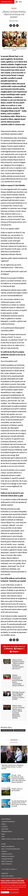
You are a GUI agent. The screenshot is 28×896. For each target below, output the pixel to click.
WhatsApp (9, 649)
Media (3, 834)
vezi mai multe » (14, 742)
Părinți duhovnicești (8, 846)
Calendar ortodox (7, 859)
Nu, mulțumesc (14, 892)
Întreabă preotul (6, 831)
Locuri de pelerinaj (19, 730)
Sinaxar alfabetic (6, 854)
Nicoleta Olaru (13, 21)
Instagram (19, 649)
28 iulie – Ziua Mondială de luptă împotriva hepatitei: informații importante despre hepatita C (18, 778)
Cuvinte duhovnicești (8, 821)
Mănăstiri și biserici (7, 856)
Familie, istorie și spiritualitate (16, 789)
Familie (3, 824)
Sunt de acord (5, 892)
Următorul (25, 41)
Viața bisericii (6, 819)
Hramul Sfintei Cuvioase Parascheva (12, 839)
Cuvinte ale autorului (7, 730)
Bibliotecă (4, 829)
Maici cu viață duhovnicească (10, 849)
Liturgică (4, 826)
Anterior (2, 41)
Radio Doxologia (6, 864)
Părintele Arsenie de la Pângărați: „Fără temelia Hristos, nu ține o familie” (18, 695)
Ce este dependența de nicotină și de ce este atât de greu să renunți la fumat (19, 803)
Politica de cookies (7, 876)
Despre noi (4, 873)
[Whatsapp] (14, 25)
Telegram (15, 651)
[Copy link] (17, 25)
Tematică (4, 851)
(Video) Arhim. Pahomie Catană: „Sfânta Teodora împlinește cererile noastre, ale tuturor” (18, 664)
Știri (2, 836)
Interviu (14, 8)
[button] (18, 2)
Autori (3, 844)
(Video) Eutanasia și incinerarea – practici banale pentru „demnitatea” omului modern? (18, 680)
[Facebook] (10, 25)
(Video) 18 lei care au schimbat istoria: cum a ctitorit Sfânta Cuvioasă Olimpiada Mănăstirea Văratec (18, 712)
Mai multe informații (13, 889)
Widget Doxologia (7, 861)
